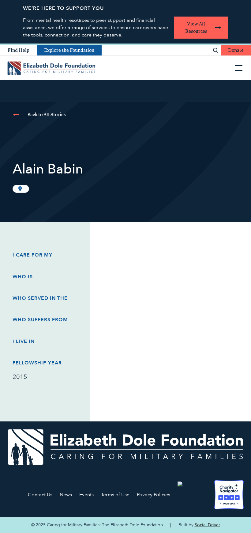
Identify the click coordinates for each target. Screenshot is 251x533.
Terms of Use (115, 494)
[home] (51, 68)
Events (86, 494)
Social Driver (207, 525)
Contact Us (40, 494)
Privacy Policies (153, 494)
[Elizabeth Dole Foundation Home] (125, 447)
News (66, 494)
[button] (237, 68)
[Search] (215, 50)
